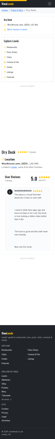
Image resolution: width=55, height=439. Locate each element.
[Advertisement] (27, 286)
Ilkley (4, 391)
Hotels (9, 67)
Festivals (10, 77)
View (8, 4)
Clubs (9, 57)
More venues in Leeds (17, 29)
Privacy (5, 413)
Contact (5, 409)
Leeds (14, 167)
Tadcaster (6, 395)
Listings (10, 72)
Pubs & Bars (17, 10)
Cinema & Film (13, 62)
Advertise (6, 420)
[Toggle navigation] (49, 3)
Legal (4, 416)
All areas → (6, 399)
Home (5, 10)
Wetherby (6, 380)
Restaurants (12, 47)
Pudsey (5, 387)
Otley (4, 384)
